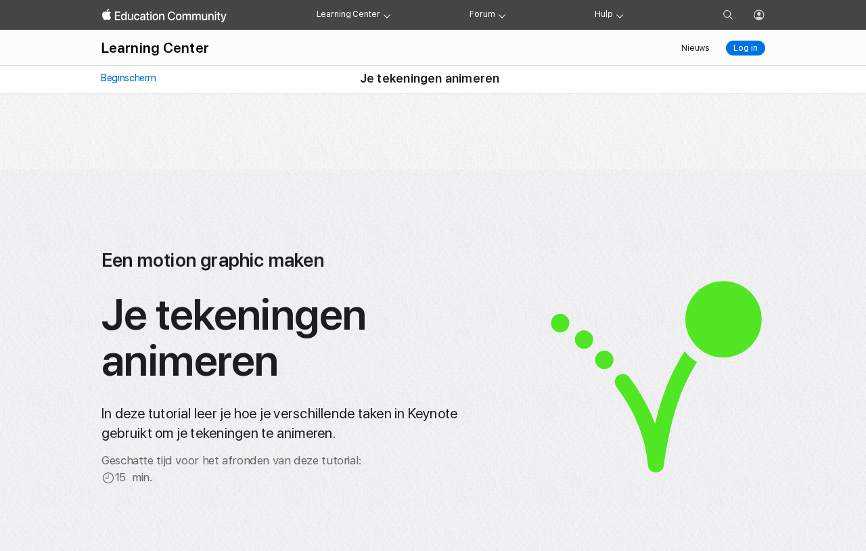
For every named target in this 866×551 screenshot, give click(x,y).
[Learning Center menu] (387, 15)
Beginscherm (128, 78)
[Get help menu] (619, 15)
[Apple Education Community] (164, 15)
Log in (745, 48)
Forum (482, 14)
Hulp (604, 14)
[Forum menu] (502, 15)
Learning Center (348, 14)
